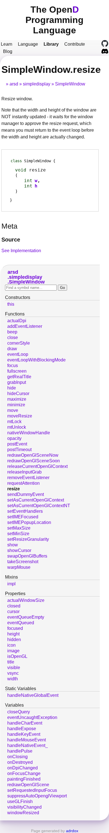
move (12, 410)
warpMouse (18, 567)
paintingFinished (24, 779)
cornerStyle (18, 343)
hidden (14, 639)
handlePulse (19, 751)
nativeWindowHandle (28, 432)
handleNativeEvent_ (27, 745)
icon (11, 645)
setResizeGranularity (28, 539)
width (12, 678)
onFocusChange (24, 773)
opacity (14, 438)
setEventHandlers (25, 511)
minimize (16, 404)
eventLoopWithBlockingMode (36, 360)
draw (12, 348)
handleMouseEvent (26, 739)
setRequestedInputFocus (32, 790)
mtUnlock (16, 427)
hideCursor (18, 393)
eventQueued (20, 622)
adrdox (72, 831)
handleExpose (21, 728)
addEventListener (24, 326)
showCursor (19, 550)
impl (11, 583)
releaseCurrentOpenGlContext (37, 466)
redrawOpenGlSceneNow (32, 455)
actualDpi (16, 320)
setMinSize (18, 533)
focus (12, 365)
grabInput (16, 382)
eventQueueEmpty (25, 617)
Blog (7, 51)
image (13, 650)
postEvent (17, 444)
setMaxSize (18, 528)
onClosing (17, 756)
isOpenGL (17, 656)
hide (11, 388)
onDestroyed (20, 762)
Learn (6, 44)
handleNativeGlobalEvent (32, 695)
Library (51, 44)
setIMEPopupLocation (29, 522)
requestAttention (23, 483)
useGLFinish (20, 801)
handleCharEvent (24, 723)
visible (13, 667)
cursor (13, 611)
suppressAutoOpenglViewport (37, 795)
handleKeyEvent (23, 734)
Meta (9, 226)
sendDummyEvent (25, 494)
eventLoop (17, 354)
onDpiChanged (22, 767)
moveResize (19, 416)
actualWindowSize (25, 600)
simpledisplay (36, 84)
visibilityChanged (24, 807)
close (12, 337)
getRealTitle (19, 376)
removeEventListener (28, 477)
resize (13, 488)
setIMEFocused (22, 516)
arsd (14, 84)
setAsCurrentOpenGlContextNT (38, 505)
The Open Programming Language (54, 19)
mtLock (14, 421)
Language (28, 44)
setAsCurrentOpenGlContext (35, 500)
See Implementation (21, 250)
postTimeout (19, 449)
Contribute (74, 44)
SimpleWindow (70, 84)
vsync (13, 673)
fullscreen (17, 371)
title (10, 662)
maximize (16, 399)
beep (12, 332)
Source (10, 239)
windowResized (23, 812)
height (13, 634)
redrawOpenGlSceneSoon (33, 460)
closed (13, 606)
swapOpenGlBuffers (27, 556)
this (10, 304)
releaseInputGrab (24, 472)
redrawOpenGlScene (28, 784)
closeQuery (18, 711)
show (12, 544)
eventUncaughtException (32, 717)
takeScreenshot (22, 561)
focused (15, 628)
